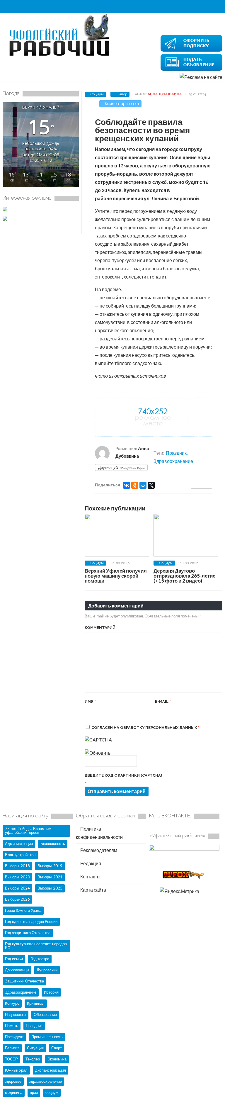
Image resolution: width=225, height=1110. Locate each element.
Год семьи (14, 958)
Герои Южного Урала (23, 910)
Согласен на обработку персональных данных (145, 727)
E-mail (163, 701)
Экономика (57, 1059)
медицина (13, 1092)
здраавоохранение (45, 1081)
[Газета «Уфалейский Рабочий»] (61, 57)
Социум (97, 94)
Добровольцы (17, 970)
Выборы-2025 (50, 888)
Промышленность (47, 1036)
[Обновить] (97, 753)
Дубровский (47, 970)
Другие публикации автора (121, 467)
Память (11, 1025)
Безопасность (52, 843)
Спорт (56, 1047)
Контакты (89, 876)
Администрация (19, 843)
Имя (90, 701)
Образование (45, 1014)
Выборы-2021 (50, 877)
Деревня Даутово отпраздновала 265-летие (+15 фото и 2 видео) (184, 576)
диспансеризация (50, 1070)
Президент (14, 1036)
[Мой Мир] (142, 485)
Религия (12, 1047)
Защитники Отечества (24, 981)
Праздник (176, 453)
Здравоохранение (173, 461)
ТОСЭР (11, 1059)
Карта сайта (92, 889)
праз (34, 1092)
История (51, 992)
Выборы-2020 (17, 877)
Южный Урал (16, 1070)
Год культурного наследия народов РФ (36, 945)
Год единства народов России (31, 921)
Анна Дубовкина (165, 94)
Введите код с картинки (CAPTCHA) (123, 775)
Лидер (121, 94)
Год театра (39, 958)
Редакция (90, 863)
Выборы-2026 (17, 899)
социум (51, 1092)
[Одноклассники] (134, 485)
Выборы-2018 (17, 865)
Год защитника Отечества (27, 932)
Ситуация (35, 1047)
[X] (151, 485)
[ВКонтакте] (126, 485)
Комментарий (100, 627)
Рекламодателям (98, 850)
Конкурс (12, 1003)
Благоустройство (20, 854)
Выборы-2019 (50, 865)
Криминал (36, 1003)
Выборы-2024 (17, 888)
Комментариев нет (122, 103)
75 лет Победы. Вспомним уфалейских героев (28, 830)
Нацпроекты (15, 1014)
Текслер (32, 1059)
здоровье (13, 1081)
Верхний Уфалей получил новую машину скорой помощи (116, 576)
